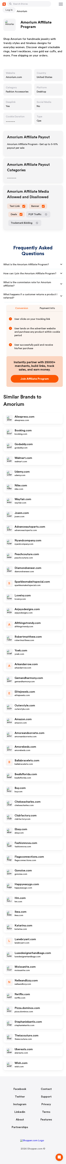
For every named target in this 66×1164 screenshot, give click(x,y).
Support (46, 1096)
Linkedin (19, 1112)
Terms (46, 1112)
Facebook (20, 1089)
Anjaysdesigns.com (27, 609)
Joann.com (22, 513)
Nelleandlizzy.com (26, 980)
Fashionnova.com (26, 843)
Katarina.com (23, 925)
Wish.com (21, 1063)
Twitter (20, 1096)
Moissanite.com (25, 966)
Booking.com (23, 430)
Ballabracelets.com (27, 760)
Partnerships (20, 1127)
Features (46, 1119)
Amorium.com (14, 77)
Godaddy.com (24, 444)
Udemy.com (22, 471)
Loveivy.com (23, 595)
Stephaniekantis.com (28, 1021)
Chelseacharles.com (28, 801)
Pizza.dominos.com (27, 1008)
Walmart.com (23, 458)
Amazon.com (23, 719)
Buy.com (20, 788)
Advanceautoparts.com (30, 526)
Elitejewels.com (25, 691)
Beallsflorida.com (26, 774)
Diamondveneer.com (28, 568)
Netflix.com (22, 994)
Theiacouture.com (26, 1035)
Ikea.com (20, 911)
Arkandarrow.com (26, 664)
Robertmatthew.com (28, 636)
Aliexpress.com (24, 416)
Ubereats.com (24, 1049)
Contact (46, 1089)
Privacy (46, 1104)
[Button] (10, 4)
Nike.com (21, 485)
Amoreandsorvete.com (29, 733)
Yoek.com (21, 650)
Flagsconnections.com (29, 856)
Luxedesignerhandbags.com (33, 953)
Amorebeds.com (25, 746)
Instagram (19, 1104)
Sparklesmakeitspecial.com (32, 581)
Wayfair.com (23, 499)
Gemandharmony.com (29, 678)
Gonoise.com (23, 870)
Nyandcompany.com (28, 540)
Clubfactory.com (26, 815)
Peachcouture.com (27, 554)
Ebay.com (21, 829)
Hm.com (20, 898)
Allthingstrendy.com (28, 623)
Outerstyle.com (25, 705)
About (20, 1119)
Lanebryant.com (25, 939)
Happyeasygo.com (27, 884)
